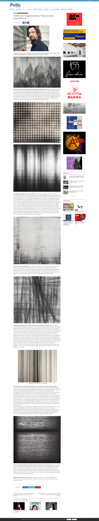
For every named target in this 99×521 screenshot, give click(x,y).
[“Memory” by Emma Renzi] (53, 506)
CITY (24, 9)
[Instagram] (88, 0)
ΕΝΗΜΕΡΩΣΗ (11, 9)
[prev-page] (14, 514)
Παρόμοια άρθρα (17, 499)
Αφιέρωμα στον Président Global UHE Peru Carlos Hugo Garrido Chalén (80, 223)
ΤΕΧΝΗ (27, 13)
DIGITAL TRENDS (56, 9)
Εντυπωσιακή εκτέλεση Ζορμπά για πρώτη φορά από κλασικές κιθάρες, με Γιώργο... (76, 187)
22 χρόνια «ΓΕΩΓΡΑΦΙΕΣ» (67, 211)
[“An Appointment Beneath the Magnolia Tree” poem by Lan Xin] (20, 506)
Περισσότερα (24, 499)
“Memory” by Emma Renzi (50, 510)
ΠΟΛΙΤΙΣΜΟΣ (18, 9)
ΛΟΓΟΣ (14, 509)
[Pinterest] (28, 23)
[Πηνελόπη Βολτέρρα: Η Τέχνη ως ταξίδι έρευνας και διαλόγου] (65, 192)
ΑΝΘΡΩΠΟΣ (46, 9)
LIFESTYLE (29, 9)
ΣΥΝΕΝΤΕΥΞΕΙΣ (23, 13)
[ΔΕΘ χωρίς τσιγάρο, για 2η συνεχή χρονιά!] (80, 206)
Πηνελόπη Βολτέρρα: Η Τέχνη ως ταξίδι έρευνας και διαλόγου (76, 192)
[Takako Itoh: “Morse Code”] (37, 506)
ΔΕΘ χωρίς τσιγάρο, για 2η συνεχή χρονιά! (79, 212)
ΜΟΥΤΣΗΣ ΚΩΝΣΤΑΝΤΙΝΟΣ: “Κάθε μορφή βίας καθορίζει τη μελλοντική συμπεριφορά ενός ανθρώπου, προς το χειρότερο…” (24, 494)
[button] (89, 9)
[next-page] (15, 514)
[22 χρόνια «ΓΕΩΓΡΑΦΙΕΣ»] (68, 206)
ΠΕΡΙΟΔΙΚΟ (70, 9)
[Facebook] (86, 0)
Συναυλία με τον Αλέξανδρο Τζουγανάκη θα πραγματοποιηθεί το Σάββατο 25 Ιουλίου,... (76, 177)
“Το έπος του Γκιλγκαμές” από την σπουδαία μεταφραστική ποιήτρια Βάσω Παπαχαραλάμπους (68, 223)
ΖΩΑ (51, 9)
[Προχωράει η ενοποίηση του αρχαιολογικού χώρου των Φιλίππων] (65, 182)
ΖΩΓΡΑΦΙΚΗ (19, 13)
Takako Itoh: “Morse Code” (34, 510)
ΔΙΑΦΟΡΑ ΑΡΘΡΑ (64, 9)
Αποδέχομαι (69, 519)
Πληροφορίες (74, 519)
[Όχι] (97, 519)
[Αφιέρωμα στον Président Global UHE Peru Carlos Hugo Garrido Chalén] (80, 217)
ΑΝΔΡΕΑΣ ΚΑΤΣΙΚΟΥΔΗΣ (37, 9)
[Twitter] (90, 0)
